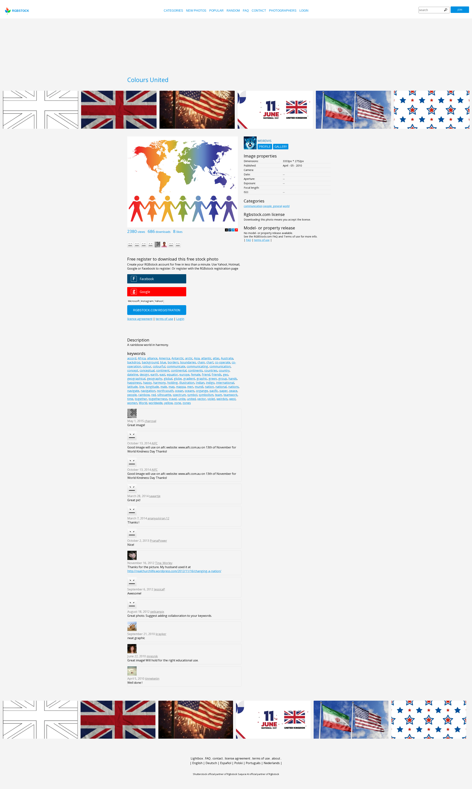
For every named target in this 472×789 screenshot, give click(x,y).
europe (184, 374)
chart (210, 362)
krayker (161, 634)
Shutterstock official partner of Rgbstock (215, 774)
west (232, 399)
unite (181, 399)
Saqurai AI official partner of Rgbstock (258, 774)
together (141, 399)
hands (232, 379)
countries (210, 370)
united (191, 399)
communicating (197, 366)
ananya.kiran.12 (158, 518)
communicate (176, 366)
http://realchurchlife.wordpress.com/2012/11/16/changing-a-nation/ (174, 571)
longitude (152, 387)
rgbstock (20, 10)
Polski (238, 763)
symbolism (206, 395)
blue (163, 362)
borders (173, 362)
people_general (272, 206)
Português (253, 763)
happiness (134, 383)
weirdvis (222, 399)
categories (173, 10)
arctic (188, 358)
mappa (181, 387)
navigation (148, 391)
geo (225, 374)
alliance (152, 358)
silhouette (164, 395)
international (225, 383)
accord (131, 358)
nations (233, 387)
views (141, 232)
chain (201, 362)
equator (172, 374)
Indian (200, 383)
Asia (197, 358)
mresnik (152, 656)
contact (259, 10)
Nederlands (272, 763)
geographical (136, 379)
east (162, 374)
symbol (192, 395)
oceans (190, 391)
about (276, 758)
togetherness (158, 399)
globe (178, 379)
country (224, 370)
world (286, 206)
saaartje (154, 496)
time (130, 399)
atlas (216, 358)
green (213, 379)
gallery (281, 147)
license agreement (237, 758)
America (164, 358)
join (460, 9)
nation (209, 387)
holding (172, 383)
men (190, 387)
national (221, 387)
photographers (282, 10)
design (144, 374)
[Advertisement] (236, 46)
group (222, 379)
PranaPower (158, 541)
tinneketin (152, 679)
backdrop (133, 362)
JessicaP (159, 589)
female (195, 374)
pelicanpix (157, 612)
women (132, 403)
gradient (189, 379)
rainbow (144, 395)
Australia (227, 358)
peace (233, 391)
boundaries (188, 362)
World (143, 403)
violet (211, 399)
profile (265, 147)
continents (195, 370)
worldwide (156, 403)
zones (187, 403)
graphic (202, 379)
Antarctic (177, 358)
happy (147, 383)
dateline (132, 374)
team (218, 395)
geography (154, 379)
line (141, 387)
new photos (196, 10)
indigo (210, 383)
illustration (186, 383)
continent (162, 370)
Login (303, 10)
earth (154, 374)
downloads (163, 232)
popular (216, 10)
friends (216, 374)
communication (220, 366)
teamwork (230, 395)
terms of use (262, 240)
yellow (168, 403)
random (233, 10)
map (172, 387)
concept (132, 370)
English (197, 763)
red (153, 395)
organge (202, 391)
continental (179, 370)
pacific (213, 391)
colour (147, 366)
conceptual (147, 370)
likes (179, 232)
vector (201, 399)
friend (206, 374)
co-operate (222, 362)
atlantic (206, 358)
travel (173, 399)
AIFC (155, 443)
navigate (133, 391)
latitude (132, 387)
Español (225, 763)
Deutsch (211, 763)
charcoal (150, 421)
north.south (165, 391)
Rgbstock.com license (264, 214)
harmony (159, 383)
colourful (159, 366)
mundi (199, 387)
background (150, 362)
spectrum (179, 395)
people (132, 395)
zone (177, 403)
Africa (142, 358)
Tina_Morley (163, 563)
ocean (179, 391)
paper (223, 391)
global (168, 379)
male (163, 387)
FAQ (246, 10)
